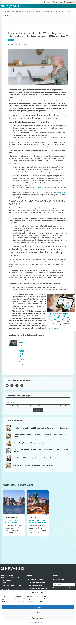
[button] (73, 592)
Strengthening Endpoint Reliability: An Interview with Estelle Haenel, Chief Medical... (40, 450)
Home (4, 11)
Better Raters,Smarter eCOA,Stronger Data (28, 443)
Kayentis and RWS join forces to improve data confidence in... (35, 458)
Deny (38, 612)
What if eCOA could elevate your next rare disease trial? (33, 465)
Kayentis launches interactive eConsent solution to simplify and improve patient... (39, 435)
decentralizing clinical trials (41, 187)
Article (9, 28)
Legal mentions (42, 622)
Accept (38, 607)
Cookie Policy (33, 622)
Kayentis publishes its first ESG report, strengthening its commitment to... (40, 428)
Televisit (11, 39)
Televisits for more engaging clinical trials (21, 353)
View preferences (38, 618)
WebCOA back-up (61, 192)
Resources (10, 11)
